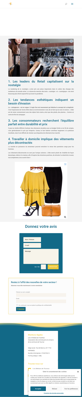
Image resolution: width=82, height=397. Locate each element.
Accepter (38, 389)
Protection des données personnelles (54, 393)
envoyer (53, 267)
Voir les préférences (71, 389)
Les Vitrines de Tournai (41, 369)
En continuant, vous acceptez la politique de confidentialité (35, 305)
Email (17, 298)
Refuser (54, 389)
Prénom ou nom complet (23, 292)
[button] (78, 372)
